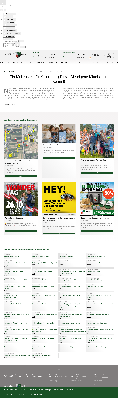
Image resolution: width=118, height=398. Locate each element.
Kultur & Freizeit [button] (15, 62)
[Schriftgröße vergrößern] (19, 43)
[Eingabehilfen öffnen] (3, 2)
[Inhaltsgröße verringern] (19, 41)
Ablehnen (21, 394)
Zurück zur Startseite (10, 104)
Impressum (105, 377)
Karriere (110, 62)
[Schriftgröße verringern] (16, 43)
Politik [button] (52, 62)
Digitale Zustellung (110, 55)
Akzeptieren (9, 394)
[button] (37, 57)
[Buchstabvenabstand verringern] (21, 47)
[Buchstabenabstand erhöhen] (24, 47)
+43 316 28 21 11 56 (81, 55)
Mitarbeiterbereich (109, 58)
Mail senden (51, 57)
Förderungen (111, 53)
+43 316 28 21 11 (51, 55)
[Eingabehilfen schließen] (5, 10)
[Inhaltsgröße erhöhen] (22, 41)
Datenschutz (105, 375)
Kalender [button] (96, 62)
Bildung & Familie (37, 62)
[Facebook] (90, 55)
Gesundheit (80, 62)
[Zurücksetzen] (1, 10)
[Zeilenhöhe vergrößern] (19, 45)
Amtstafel (65, 62)
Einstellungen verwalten (36, 394)
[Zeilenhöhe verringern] (16, 45)
